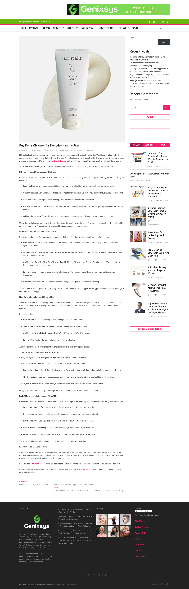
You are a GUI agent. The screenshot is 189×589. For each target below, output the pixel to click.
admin (151, 166)
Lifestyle (71, 28)
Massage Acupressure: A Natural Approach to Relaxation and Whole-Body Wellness (75, 524)
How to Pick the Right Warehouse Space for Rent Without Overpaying (75, 517)
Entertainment (106, 28)
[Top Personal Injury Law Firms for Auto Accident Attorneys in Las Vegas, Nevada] (138, 303)
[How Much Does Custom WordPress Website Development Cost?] (138, 153)
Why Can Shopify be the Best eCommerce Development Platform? (158, 192)
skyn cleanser (78, 150)
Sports (46, 28)
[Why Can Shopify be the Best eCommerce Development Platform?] (138, 187)
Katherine (24, 150)
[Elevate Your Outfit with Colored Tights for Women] (138, 285)
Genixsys (22, 584)
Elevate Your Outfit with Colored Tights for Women (157, 287)
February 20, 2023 (162, 200)
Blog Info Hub (140, 556)
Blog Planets (140, 521)
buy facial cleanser (53, 150)
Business (33, 28)
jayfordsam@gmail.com (30, 22)
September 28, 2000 (144, 181)
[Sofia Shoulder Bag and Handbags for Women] (138, 267)
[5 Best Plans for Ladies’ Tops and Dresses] (138, 232)
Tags (163, 145)
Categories (139, 508)
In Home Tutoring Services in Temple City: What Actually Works (157, 212)
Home (23, 28)
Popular (136, 145)
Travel (135, 28)
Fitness (122, 28)
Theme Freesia (41, 584)
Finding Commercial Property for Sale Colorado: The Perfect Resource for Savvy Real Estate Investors (149, 83)
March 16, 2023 (161, 260)
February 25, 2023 (162, 242)
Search (133, 38)
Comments (150, 145)
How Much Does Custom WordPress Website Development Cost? (158, 158)
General (57, 28)
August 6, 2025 (36, 150)
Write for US (46, 22)
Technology (87, 28)
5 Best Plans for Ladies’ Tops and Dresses (156, 235)
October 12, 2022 (161, 166)
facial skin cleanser (66, 150)
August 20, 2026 (154, 224)
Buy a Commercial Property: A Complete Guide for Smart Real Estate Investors (74, 531)
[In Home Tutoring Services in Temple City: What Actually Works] (138, 208)
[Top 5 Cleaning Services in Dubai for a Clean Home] (138, 250)
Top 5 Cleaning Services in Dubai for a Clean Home (158, 252)
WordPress (51, 584)
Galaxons (138, 551)
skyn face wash (89, 150)
